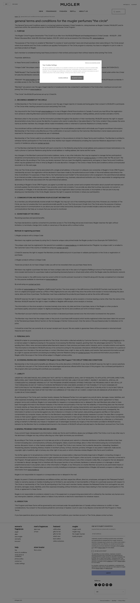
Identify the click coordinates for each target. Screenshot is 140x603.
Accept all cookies (77, 77)
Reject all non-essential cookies (92, 62)
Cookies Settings (63, 77)
